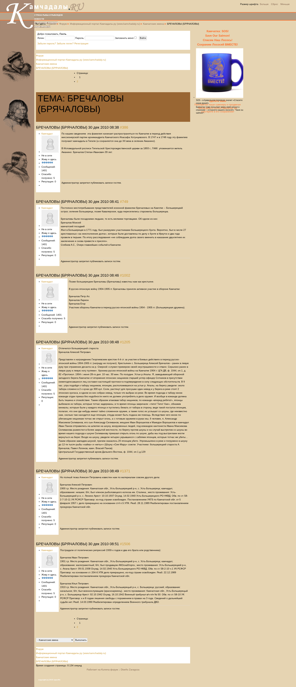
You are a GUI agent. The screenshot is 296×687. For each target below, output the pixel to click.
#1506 (125, 544)
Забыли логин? (65, 43)
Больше (264, 4)
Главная (51, 23)
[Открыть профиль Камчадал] (50, 151)
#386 (124, 127)
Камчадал (47, 133)
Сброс (274, 4)
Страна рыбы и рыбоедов (48, 15)
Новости (39, 19)
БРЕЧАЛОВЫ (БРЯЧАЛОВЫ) (52, 68)
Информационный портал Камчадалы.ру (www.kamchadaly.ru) (105, 23)
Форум (63, 23)
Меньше (285, 4)
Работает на (94, 669)
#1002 (125, 275)
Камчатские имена (153, 23)
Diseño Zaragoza (130, 669)
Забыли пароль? (46, 43)
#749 (124, 201)
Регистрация (81, 43)
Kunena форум (109, 669)
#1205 (125, 342)
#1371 (125, 471)
